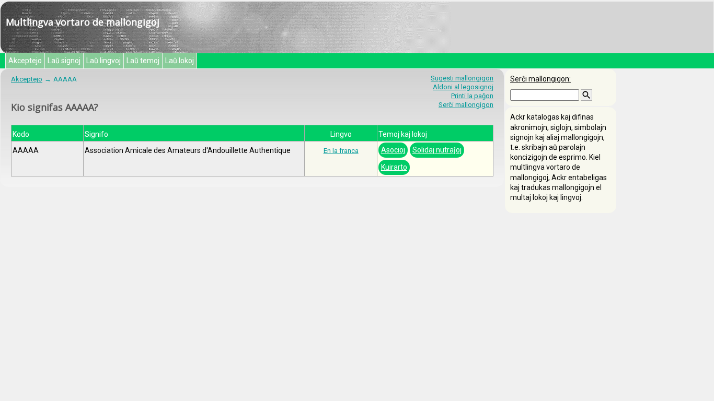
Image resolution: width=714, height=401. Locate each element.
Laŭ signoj (64, 60)
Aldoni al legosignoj (463, 87)
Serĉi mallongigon (466, 105)
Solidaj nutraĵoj (437, 150)
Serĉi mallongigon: (540, 79)
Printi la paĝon (472, 96)
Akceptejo (25, 60)
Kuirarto (394, 167)
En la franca (341, 151)
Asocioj (393, 150)
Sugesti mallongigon (462, 78)
